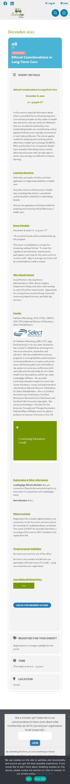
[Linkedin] (12, 4)
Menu (64, 13)
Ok (28, 779)
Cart (65, 3)
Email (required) (35, 730)
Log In (51, 3)
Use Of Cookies (45, 773)
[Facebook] (5, 4)
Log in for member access (32, 605)
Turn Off (40, 779)
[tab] (35, 440)
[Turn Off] (64, 770)
